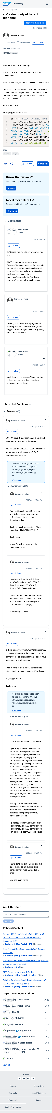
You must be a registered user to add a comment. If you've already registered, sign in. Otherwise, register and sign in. (25, 470)
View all (6, 1065)
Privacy (13, 1086)
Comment (43, 164)
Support (39, 1100)
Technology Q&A (11, 10)
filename (7, 154)
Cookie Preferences (13, 1107)
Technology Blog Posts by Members (21, 975)
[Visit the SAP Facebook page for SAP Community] (19, 1079)
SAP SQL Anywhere (10, 53)
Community (18, 4)
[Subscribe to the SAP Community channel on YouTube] (28, 1079)
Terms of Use (39, 1086)
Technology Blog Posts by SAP (19, 944)
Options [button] (47, 23)
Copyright (13, 1093)
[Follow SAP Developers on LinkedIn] (33, 1079)
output (15, 154)
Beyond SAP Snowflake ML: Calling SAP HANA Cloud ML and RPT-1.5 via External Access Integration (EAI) (23, 937)
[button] (34, 42)
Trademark (12, 1100)
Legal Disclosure (39, 1093)
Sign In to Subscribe (35, 23)
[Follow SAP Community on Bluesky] (24, 1079)
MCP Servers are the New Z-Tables (18, 972)
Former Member (18, 36)
